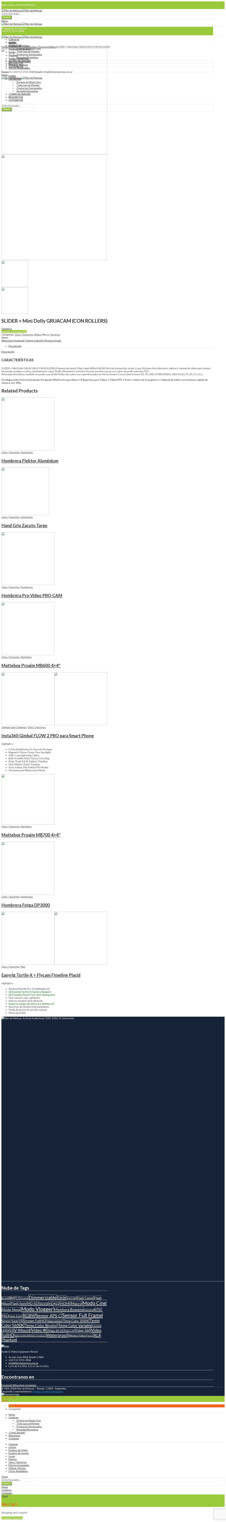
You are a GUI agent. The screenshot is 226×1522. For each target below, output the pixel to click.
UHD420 (97, 1326)
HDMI (65, 1303)
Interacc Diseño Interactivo (47, 1391)
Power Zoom (15, 1316)
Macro (76, 1303)
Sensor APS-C (48, 1315)
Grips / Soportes (40, 46)
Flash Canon (85, 1298)
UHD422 (7, 1330)
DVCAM (71, 1298)
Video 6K (69, 1331)
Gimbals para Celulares (13, 727)
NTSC (98, 1310)
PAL (5, 1316)
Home (4, 46)
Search (6, 17)
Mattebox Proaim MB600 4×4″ (31, 665)
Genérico (6, 328)
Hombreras (27, 452)
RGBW (29, 1315)
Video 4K (39, 1330)
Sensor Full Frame (82, 1315)
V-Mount (22, 1330)
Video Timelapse (38, 1335)
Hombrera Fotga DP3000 (25, 905)
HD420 (44, 1303)
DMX (61, 1297)
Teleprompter (54, 1321)
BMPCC (15, 1298)
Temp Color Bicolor (41, 1325)
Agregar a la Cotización (14, 331)
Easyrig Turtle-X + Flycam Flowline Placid (41, 975)
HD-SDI (33, 1303)
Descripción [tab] (15, 346)
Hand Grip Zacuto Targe (24, 525)
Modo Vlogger (37, 1309)
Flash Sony (19, 1303)
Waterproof (57, 1335)
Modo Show (11, 1310)
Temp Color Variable (75, 1325)
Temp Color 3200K (76, 1321)
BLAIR (5, 1298)
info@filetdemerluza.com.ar (23, 1363)
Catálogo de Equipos (19, 46)
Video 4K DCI (56, 1330)
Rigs (23, 966)
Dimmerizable (42, 1297)
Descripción (7, 351)
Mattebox (26, 657)
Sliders (52, 46)
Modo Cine (94, 1303)
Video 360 (82, 1330)
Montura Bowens (69, 1309)
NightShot (89, 1310)
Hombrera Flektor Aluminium (29, 460)
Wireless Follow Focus (81, 1335)
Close (4, 1400)
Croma (24, 1298)
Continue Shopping (12, 1518)
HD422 (54, 1303)
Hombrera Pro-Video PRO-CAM (31, 595)
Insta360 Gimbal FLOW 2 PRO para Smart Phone (47, 735)
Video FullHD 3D (22, 1336)
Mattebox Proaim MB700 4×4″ (31, 834)
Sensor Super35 (12, 1321)
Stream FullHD (34, 1321)
